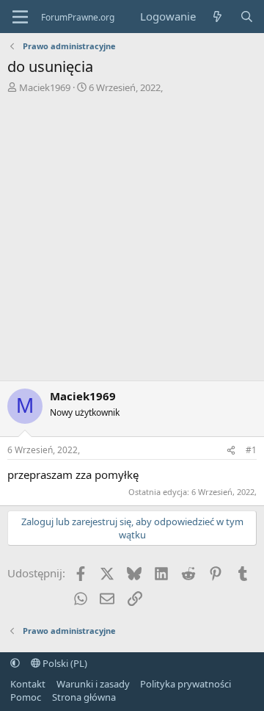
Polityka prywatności (185, 683)
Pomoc (25, 697)
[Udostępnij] (231, 450)
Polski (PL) (63, 663)
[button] (15, 663)
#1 (251, 450)
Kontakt (27, 683)
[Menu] (20, 17)
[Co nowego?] (217, 16)
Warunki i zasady (93, 683)
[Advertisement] (132, 233)
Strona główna (84, 697)
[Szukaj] (246, 16)
